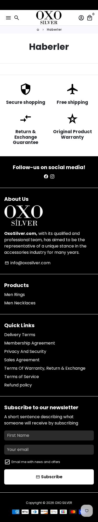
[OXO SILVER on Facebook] (46, 177)
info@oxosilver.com (27, 263)
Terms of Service (21, 377)
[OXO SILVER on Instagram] (52, 177)
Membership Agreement (29, 343)
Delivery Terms (19, 335)
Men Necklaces (20, 303)
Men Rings (14, 295)
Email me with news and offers (35, 462)
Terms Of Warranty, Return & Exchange (44, 368)
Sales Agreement (22, 360)
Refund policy (18, 385)
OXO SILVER (63, 503)
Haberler (54, 29)
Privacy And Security (25, 351)
